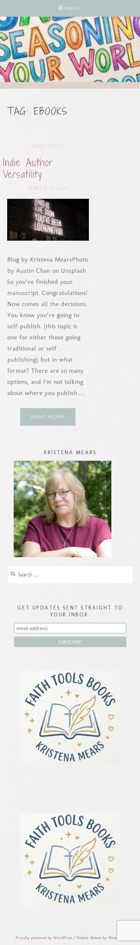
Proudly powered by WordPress (44, 937)
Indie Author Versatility (28, 168)
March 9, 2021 (48, 188)
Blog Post (48, 146)
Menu (73, 8)
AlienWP (115, 937)
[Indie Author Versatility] (48, 238)
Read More (53, 420)
